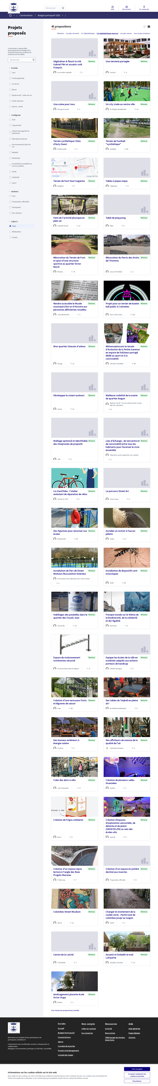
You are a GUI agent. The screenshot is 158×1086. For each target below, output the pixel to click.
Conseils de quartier (66, 1046)
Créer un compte (88, 1028)
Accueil (61, 1028)
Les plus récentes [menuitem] (72, 33)
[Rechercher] (63, 8)
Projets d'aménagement (68, 1050)
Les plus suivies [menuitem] (126, 33)
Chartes (131, 1037)
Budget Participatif (66, 1033)
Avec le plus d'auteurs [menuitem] (142, 33)
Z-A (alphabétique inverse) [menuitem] (107, 33)
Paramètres (137, 1081)
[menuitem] (22, 59)
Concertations (26, 15)
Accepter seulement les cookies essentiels (137, 1075)
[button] (13, 68)
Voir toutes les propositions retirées (65, 1010)
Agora (60, 1041)
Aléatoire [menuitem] (60, 33)
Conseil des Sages (65, 1055)
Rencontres (110, 1033)
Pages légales (134, 1033)
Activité (108, 1028)
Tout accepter (137, 1069)
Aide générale (134, 1028)
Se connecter (87, 1033)
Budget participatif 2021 (49, 15)
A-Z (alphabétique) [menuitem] (88, 33)
